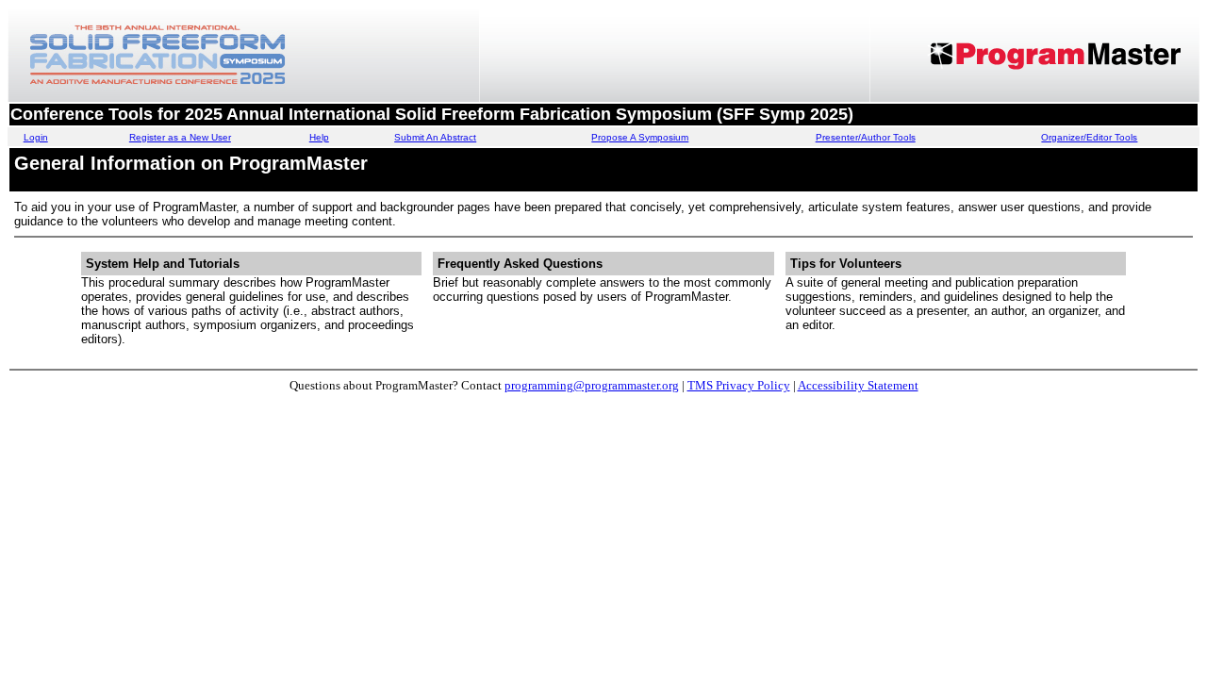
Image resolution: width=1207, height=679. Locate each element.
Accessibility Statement (858, 385)
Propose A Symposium (639, 137)
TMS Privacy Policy (738, 385)
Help (319, 137)
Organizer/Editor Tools (1089, 137)
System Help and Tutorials (163, 264)
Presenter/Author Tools (866, 137)
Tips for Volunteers (845, 264)
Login (36, 137)
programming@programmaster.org (591, 385)
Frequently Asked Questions (520, 264)
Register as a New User (180, 137)
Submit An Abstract (435, 137)
